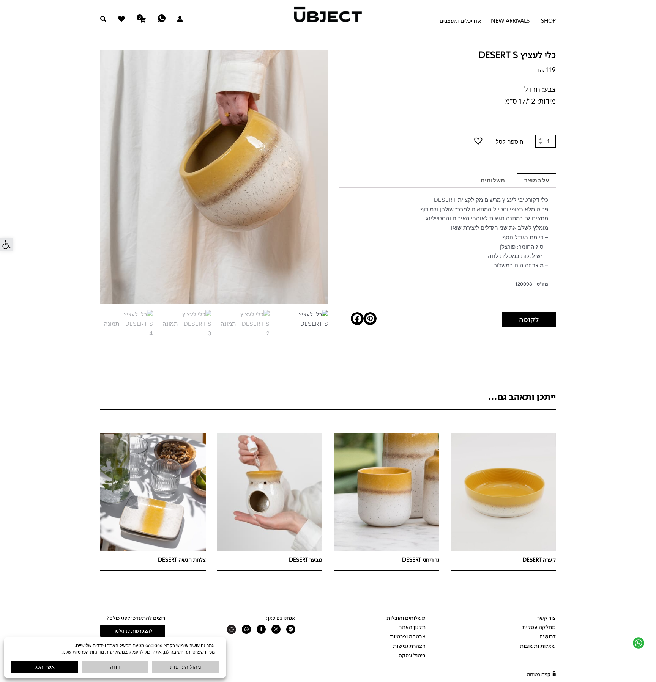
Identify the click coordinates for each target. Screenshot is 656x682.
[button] (6, 244)
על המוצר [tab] (536, 180)
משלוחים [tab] (493, 180)
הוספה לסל (510, 141)
